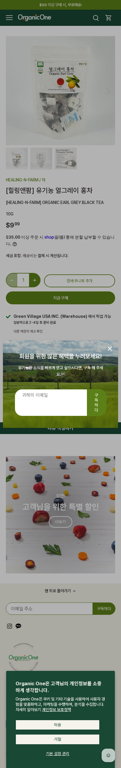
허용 (57, 725)
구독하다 (96, 402)
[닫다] (109, 348)
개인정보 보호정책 (56, 709)
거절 (57, 739)
